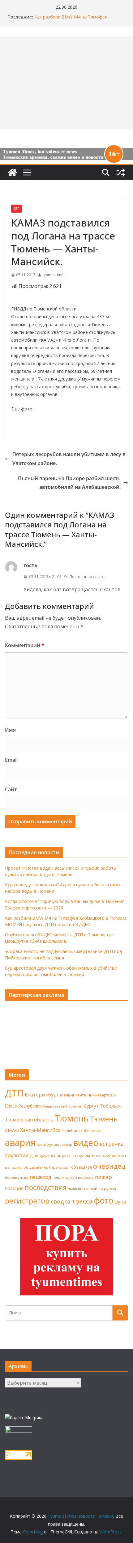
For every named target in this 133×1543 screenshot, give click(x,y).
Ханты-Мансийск (40, 1130)
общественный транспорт (47, 1167)
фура (120, 1201)
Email (11, 759)
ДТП (16, 208)
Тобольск (110, 1106)
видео (85, 1142)
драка (44, 1156)
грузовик (17, 1155)
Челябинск (72, 1130)
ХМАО (12, 1130)
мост (122, 1155)
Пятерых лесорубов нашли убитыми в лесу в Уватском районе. (69, 459)
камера (109, 1155)
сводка (61, 1201)
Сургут (91, 1106)
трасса (82, 1201)
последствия (45, 1187)
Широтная (92, 1130)
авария (20, 1142)
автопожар (63, 1144)
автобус (45, 1144)
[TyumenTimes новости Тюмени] (12, 172)
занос (96, 1156)
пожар (103, 1176)
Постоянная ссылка (87, 576)
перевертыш (16, 1177)
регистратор (27, 1201)
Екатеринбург (42, 1094)
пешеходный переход (73, 1177)
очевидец (109, 1166)
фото (103, 1200)
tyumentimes (54, 274)
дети (34, 1155)
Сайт (11, 789)
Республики (30, 1106)
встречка (112, 1143)
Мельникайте (73, 1095)
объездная (81, 1167)
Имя (10, 729)
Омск (11, 1105)
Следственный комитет (63, 1106)
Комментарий (24, 645)
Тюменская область (29, 1119)
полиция (14, 1188)
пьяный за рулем (99, 1188)
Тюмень (71, 1118)
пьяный (74, 1188)
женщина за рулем (70, 1155)
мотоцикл (13, 1167)
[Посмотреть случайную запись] (120, 172)
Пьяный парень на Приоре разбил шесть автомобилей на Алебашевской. (69, 483)
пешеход (40, 1177)
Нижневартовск (102, 1094)
